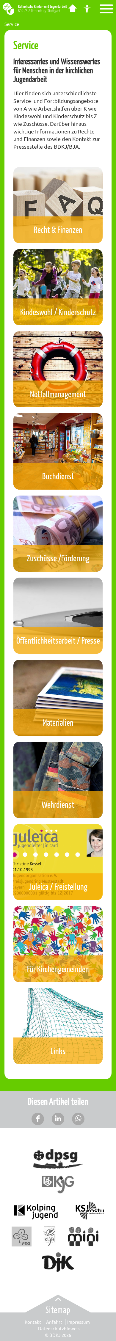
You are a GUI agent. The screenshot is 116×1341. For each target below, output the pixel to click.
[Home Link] (72, 9)
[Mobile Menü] (106, 8)
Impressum (78, 1322)
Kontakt (33, 1322)
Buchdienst (58, 476)
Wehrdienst (58, 804)
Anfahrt (54, 1322)
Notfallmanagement (58, 394)
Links (58, 1051)
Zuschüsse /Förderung (58, 558)
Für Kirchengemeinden (58, 968)
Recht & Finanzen (58, 229)
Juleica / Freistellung (58, 886)
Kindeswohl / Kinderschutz (58, 311)
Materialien (58, 722)
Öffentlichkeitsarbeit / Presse (58, 640)
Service (11, 24)
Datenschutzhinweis (59, 1328)
